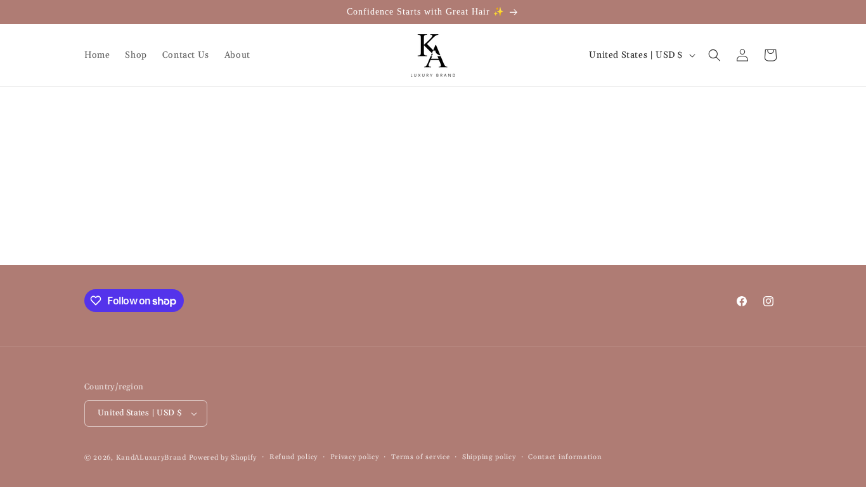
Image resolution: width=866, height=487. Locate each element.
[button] (714, 55)
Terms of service (420, 457)
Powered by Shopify (223, 457)
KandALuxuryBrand (151, 457)
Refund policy (293, 457)
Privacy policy (354, 457)
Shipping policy (489, 457)
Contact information (565, 457)
